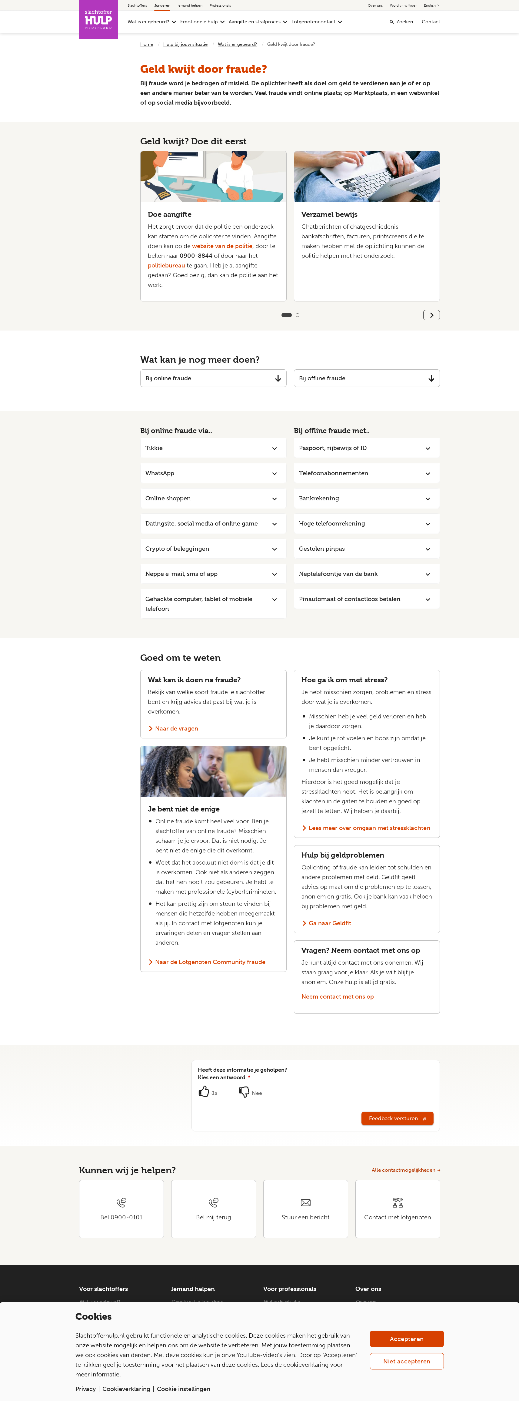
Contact (431, 22)
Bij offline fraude (322, 378)
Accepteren (407, 1338)
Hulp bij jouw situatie (185, 44)
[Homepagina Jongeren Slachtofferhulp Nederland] (98, 19)
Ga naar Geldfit (330, 923)
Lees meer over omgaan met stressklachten (369, 828)
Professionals (220, 5)
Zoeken (404, 22)
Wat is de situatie (282, 1302)
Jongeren (162, 5)
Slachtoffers (137, 5)
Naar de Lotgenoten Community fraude (210, 962)
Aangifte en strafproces (255, 22)
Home (146, 44)
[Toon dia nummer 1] (283, 315)
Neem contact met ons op (337, 996)
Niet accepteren (407, 1361)
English (430, 5)
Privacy (85, 1389)
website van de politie (222, 246)
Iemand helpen (190, 5)
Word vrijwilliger (403, 5)
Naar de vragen (176, 728)
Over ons (375, 5)
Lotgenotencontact (313, 22)
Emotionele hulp (199, 22)
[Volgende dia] (431, 315)
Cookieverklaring (126, 1389)
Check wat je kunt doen (197, 1302)
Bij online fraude (168, 378)
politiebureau (166, 265)
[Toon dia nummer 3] (297, 315)
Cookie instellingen (183, 1389)
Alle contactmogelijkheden (403, 1170)
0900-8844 (196, 255)
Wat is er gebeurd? (148, 22)
